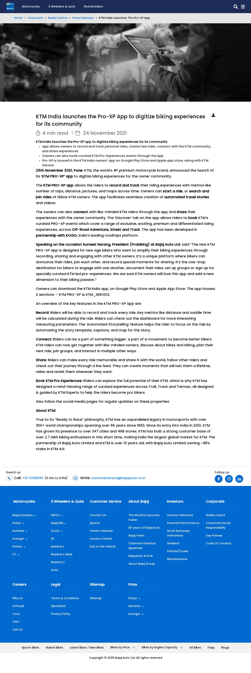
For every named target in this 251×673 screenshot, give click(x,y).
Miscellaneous (177, 559)
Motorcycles (31, 6)
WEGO (55, 515)
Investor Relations (180, 515)
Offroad (18, 606)
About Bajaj (138, 502)
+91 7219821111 (32, 478)
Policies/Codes (177, 551)
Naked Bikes (54, 647)
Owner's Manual (101, 531)
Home (18, 18)
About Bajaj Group (141, 564)
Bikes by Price (120, 647)
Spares (95, 523)
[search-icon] (234, 7)
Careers (19, 585)
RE (52, 538)
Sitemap (97, 585)
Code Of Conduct (218, 543)
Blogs (225, 647)
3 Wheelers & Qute (61, 6)
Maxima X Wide (61, 554)
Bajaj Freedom (22, 515)
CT (14, 554)
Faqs (211, 647)
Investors (175, 502)
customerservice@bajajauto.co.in (117, 478)
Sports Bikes (30, 647)
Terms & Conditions (65, 598)
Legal (55, 585)
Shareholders (93, 6)
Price (132, 585)
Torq (15, 614)
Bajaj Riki (57, 523)
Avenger (18, 538)
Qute (54, 570)
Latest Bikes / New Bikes (87, 647)
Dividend (173, 543)
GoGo (55, 531)
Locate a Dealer (101, 538)
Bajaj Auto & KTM (140, 556)
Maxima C (58, 562)
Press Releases (83, 18)
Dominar (18, 531)
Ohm (15, 622)
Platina (17, 546)
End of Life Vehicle (102, 546)
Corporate (35, 18)
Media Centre (57, 18)
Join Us (17, 629)
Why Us (17, 598)
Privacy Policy (60, 614)
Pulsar (16, 523)
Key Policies (214, 535)
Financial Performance (183, 523)
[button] (241, 7)
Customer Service (105, 502)
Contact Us (98, 515)
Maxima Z (57, 546)
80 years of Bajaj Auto (144, 527)
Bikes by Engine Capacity (160, 647)
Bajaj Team (136, 535)
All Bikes (195, 647)
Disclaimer (58, 606)
